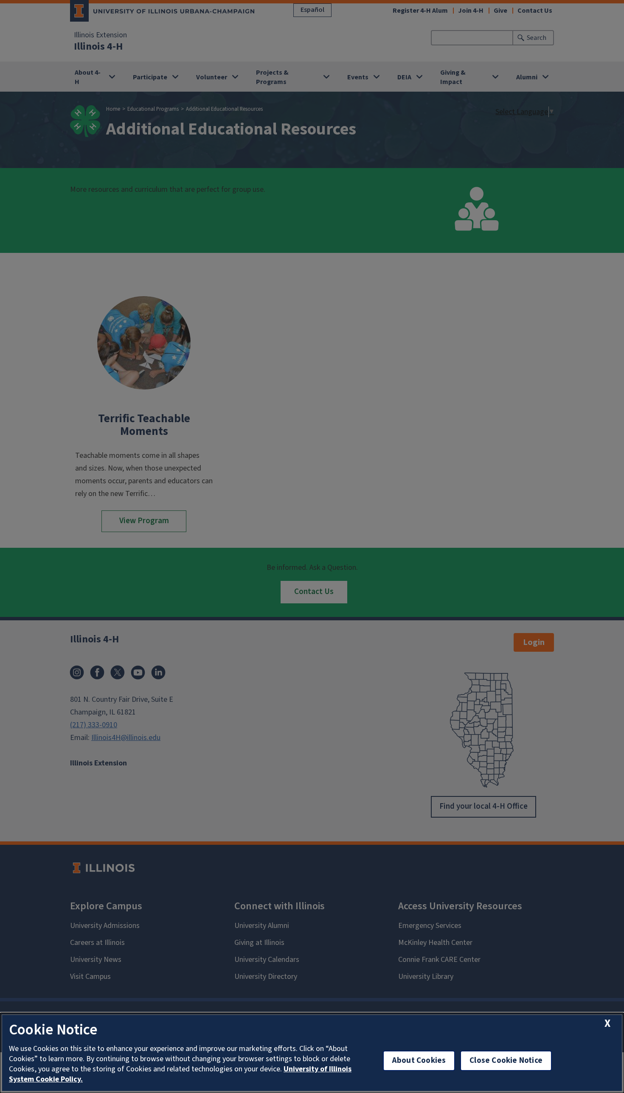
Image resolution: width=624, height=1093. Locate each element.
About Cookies (419, 1060)
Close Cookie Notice (505, 1060)
